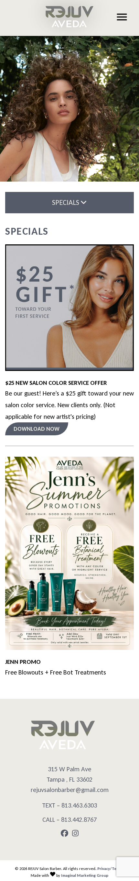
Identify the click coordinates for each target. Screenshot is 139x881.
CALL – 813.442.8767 (69, 819)
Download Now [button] (36, 428)
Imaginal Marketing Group (84, 875)
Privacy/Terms (110, 868)
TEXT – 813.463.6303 (69, 805)
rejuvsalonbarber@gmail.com (70, 790)
